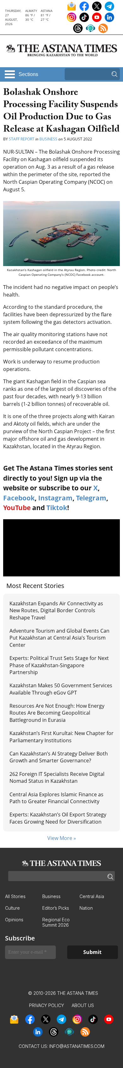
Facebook (19, 497)
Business (48, 139)
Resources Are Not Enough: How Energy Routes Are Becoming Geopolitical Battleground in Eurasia (56, 712)
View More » (61, 838)
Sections (28, 74)
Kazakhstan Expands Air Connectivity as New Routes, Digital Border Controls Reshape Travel (56, 610)
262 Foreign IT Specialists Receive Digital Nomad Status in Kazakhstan (56, 777)
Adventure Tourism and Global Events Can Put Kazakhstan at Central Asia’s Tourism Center (59, 637)
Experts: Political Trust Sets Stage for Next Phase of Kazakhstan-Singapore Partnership (59, 665)
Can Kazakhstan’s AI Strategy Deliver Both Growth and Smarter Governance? (58, 757)
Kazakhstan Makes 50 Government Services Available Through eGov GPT (60, 689)
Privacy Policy (46, 1005)
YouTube (17, 507)
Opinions (14, 919)
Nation (86, 908)
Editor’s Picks (55, 908)
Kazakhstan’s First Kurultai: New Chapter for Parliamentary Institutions (61, 737)
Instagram (55, 497)
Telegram (91, 497)
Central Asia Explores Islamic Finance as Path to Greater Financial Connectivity (56, 798)
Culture (12, 908)
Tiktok (56, 507)
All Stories (15, 896)
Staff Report (21, 139)
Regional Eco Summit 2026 (56, 922)
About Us (83, 1005)
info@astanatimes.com (76, 1046)
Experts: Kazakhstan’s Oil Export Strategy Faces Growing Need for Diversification (57, 818)
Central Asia (91, 896)
